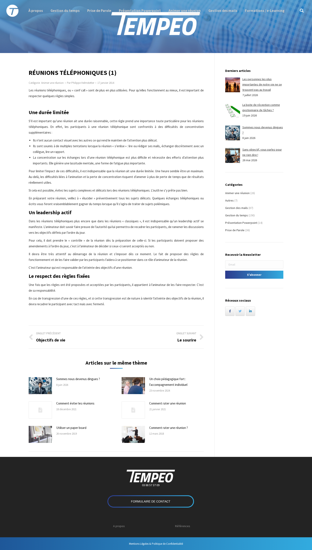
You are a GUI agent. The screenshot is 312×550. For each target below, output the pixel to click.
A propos (119, 526)
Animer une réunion (52, 83)
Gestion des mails (236, 208)
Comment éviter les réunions (75, 403)
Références (182, 526)
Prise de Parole (235, 230)
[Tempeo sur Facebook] (230, 311)
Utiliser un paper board (71, 428)
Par (80, 83)
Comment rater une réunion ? (168, 428)
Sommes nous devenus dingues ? (78, 379)
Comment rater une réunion (167, 403)
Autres (229, 200)
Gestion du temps (236, 215)
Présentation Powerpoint (241, 223)
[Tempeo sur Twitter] (240, 311)
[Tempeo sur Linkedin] (250, 311)
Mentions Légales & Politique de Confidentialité (156, 544)
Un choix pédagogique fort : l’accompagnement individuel (168, 382)
